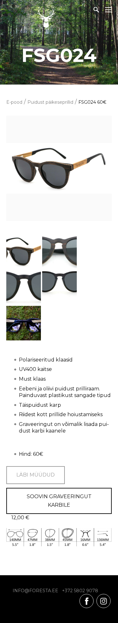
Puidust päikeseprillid (50, 102)
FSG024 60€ (92, 102)
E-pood (14, 102)
